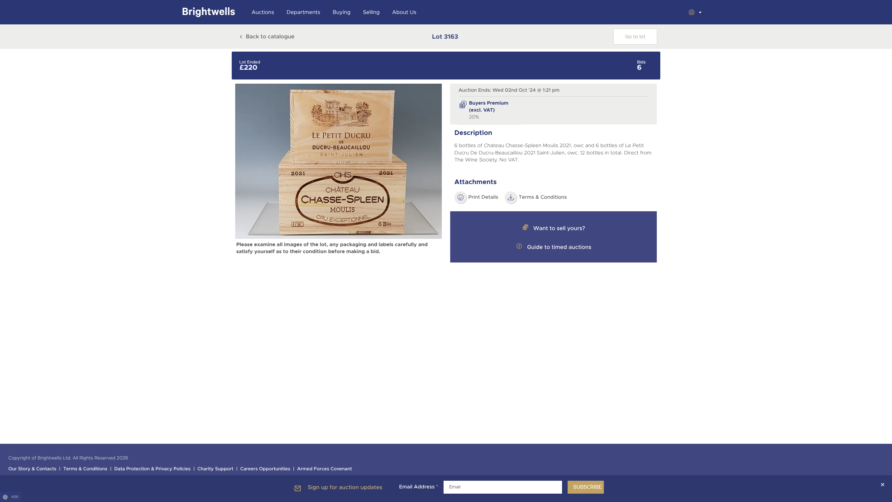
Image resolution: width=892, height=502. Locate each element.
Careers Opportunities (265, 469)
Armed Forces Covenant (324, 469)
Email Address (418, 487)
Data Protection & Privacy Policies (152, 469)
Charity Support (215, 469)
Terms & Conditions (542, 197)
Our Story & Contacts (32, 469)
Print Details (483, 197)
